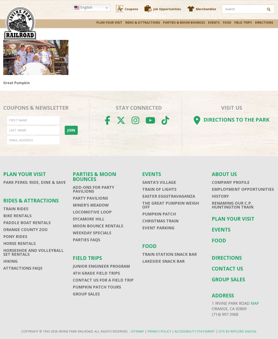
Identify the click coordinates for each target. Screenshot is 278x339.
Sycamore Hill (88, 219)
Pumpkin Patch (159, 214)
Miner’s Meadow (91, 205)
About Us (224, 174)
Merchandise (206, 9)
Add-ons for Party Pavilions (93, 189)
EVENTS (214, 22)
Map (255, 303)
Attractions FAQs (22, 268)
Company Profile (231, 182)
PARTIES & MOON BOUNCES (184, 22)
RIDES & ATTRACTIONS (142, 22)
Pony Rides (15, 236)
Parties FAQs (86, 239)
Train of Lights (159, 189)
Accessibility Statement (195, 331)
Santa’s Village (159, 182)
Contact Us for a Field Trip (103, 280)
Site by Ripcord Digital (237, 331)
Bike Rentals (17, 215)
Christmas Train (160, 220)
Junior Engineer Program (101, 266)
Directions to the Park (237, 119)
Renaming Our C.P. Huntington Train (232, 205)
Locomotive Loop (92, 212)
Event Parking (158, 227)
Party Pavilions (90, 198)
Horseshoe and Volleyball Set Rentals (33, 252)
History (220, 196)
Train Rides (15, 208)
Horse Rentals (19, 243)
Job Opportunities (167, 9)
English (85, 7)
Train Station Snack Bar (169, 254)
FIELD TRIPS (243, 22)
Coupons (131, 9)
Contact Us (227, 268)
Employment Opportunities (243, 189)
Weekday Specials (92, 232)
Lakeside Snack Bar (163, 261)
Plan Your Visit (109, 22)
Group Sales (86, 294)
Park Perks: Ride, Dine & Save (34, 182)
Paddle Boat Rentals (27, 222)
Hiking (10, 261)
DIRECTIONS (264, 22)
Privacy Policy (159, 331)
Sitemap (137, 331)
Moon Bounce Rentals (98, 225)
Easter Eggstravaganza (168, 196)
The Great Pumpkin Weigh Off (170, 205)
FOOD (227, 22)
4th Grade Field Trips (96, 273)
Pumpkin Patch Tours (97, 287)
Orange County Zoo (25, 229)
